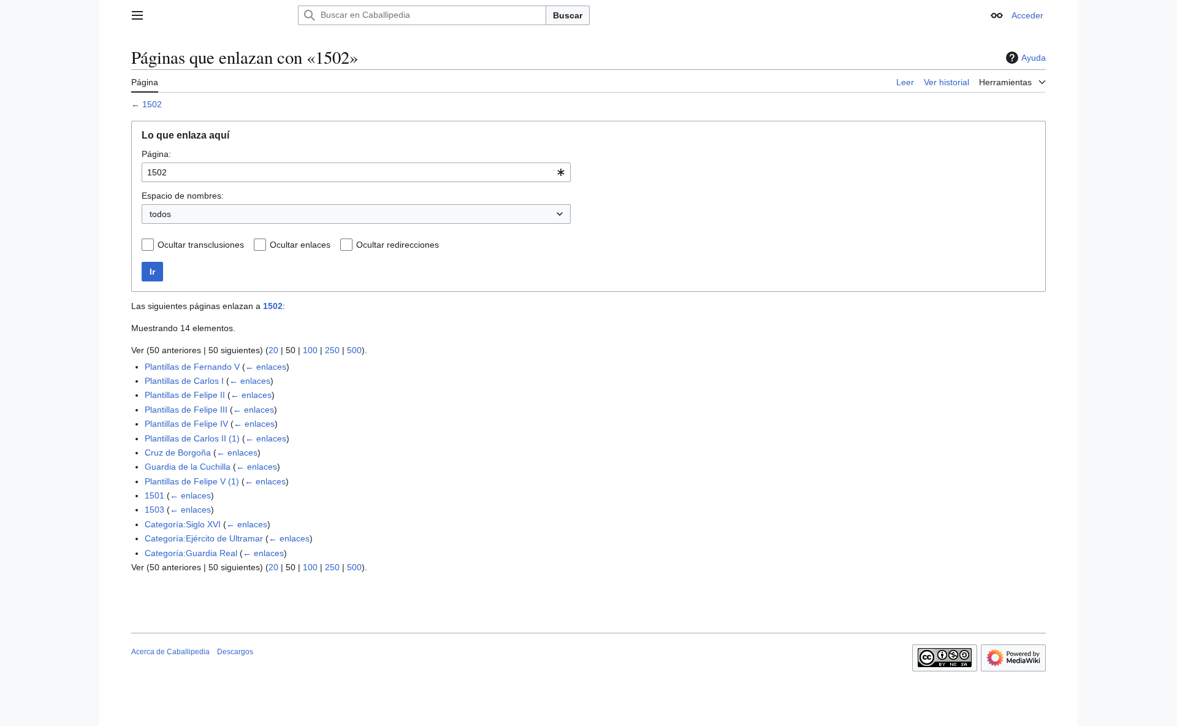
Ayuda (1033, 58)
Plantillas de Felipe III (186, 410)
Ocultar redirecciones (397, 245)
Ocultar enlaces (300, 245)
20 (273, 350)
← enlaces (265, 367)
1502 (152, 104)
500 (354, 350)
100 (310, 350)
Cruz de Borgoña (178, 452)
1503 (154, 509)
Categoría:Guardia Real (191, 553)
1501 (154, 495)
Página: (156, 154)
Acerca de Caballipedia (170, 652)
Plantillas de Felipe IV (186, 424)
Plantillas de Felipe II (185, 395)
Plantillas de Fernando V (192, 367)
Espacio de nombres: (183, 196)
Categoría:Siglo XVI (183, 524)
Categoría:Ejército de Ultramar (204, 538)
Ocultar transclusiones (201, 245)
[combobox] (356, 172)
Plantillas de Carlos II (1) (192, 438)
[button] (137, 15)
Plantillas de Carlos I (184, 381)
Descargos (235, 652)
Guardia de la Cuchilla (187, 467)
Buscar (567, 15)
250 (332, 350)
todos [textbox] (160, 214)
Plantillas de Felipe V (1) (192, 481)
